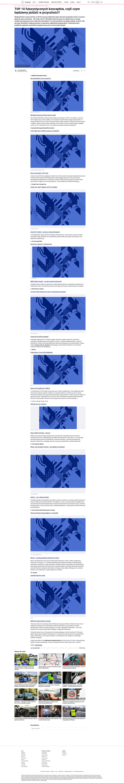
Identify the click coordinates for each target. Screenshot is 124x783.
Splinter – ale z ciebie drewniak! (39, 497)
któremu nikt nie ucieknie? (42, 345)
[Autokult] (29, 2)
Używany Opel (44, 762)
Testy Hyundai (23, 758)
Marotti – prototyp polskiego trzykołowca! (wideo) (44, 558)
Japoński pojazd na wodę (37, 575)
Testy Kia (22, 759)
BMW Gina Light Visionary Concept (40, 621)
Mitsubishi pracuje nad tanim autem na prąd (43, 115)
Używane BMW (44, 753)
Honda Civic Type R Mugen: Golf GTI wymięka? (43, 187)
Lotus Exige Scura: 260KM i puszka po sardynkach (44, 131)
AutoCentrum (64, 753)
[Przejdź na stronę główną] (22, 3)
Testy (34, 2)
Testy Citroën (23, 755)
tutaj (45, 780)
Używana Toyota (45, 765)
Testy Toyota (23, 765)
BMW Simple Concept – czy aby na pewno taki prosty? (46, 281)
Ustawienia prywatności (78, 771)
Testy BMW (23, 753)
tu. (78, 181)
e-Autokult (64, 752)
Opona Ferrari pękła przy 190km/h (40, 388)
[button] (92, 2)
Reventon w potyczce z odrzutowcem (41, 244)
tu (43, 238)
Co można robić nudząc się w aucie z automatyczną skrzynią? (48, 292)
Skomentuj (76, 70)
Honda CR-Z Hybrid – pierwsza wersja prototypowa (45, 232)
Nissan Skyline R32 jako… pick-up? (40, 433)
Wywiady (72, 2)
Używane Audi (44, 752)
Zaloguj (97, 2)
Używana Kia (44, 759)
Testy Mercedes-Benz (24, 760)
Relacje (78, 2)
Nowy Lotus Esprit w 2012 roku (39, 173)
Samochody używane (56, 2)
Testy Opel (23, 762)
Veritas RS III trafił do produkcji (39, 336)
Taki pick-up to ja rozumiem (38, 404)
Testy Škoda (23, 763)
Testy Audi (23, 752)
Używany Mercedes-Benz (46, 760)
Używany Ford (44, 756)
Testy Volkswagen (24, 766)
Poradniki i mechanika (44, 2)
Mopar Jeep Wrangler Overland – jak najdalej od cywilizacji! (47, 447)
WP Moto (63, 755)
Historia (66, 2)
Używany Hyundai (45, 758)
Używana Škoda (44, 763)
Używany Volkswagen (45, 766)
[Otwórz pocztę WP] (89, 2)
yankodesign (38, 645)
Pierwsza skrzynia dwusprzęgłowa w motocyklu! (44, 513)
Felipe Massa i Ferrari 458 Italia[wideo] (41, 352)
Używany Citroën (45, 755)
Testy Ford (23, 756)
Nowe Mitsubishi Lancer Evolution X (40, 78)
